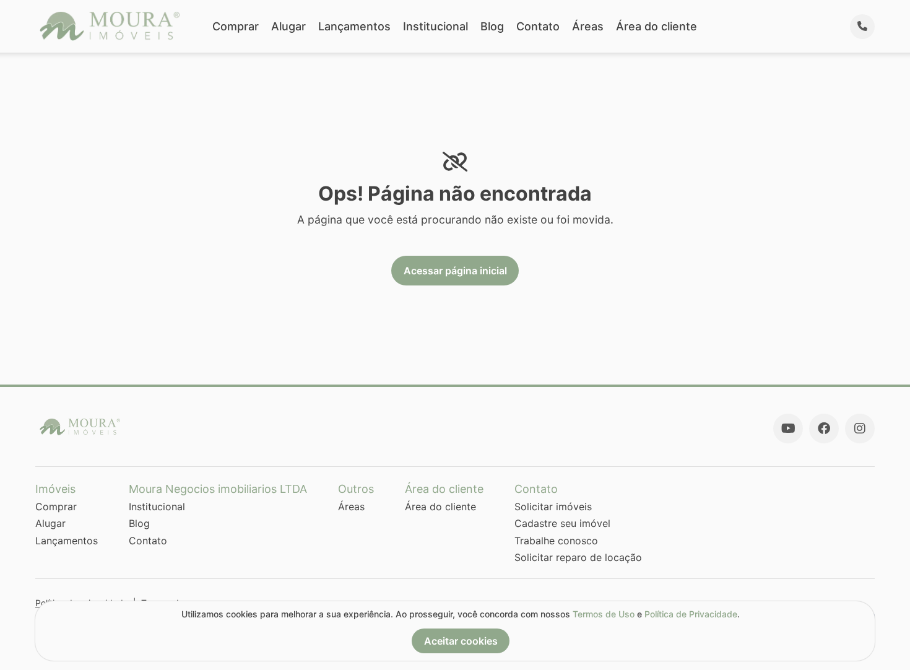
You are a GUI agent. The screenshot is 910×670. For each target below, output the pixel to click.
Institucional (435, 26)
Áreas (588, 26)
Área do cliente (656, 26)
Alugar (288, 26)
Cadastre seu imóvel (562, 523)
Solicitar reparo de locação (578, 557)
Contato (538, 26)
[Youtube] (788, 428)
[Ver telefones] (862, 26)
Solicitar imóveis (553, 506)
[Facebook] (824, 428)
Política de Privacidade (690, 614)
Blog (492, 26)
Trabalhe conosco (556, 540)
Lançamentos (354, 26)
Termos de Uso (604, 614)
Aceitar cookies (461, 641)
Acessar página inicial (455, 270)
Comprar (235, 26)
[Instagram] (860, 428)
